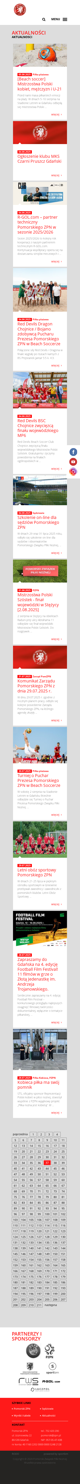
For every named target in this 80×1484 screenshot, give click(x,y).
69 (23, 1191)
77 (31, 1197)
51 (47, 1174)
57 (39, 1180)
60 (63, 1180)
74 (63, 1191)
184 (47, 1282)
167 (23, 1271)
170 (47, 1271)
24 (55, 1151)
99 (39, 1214)
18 (63, 1146)
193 (63, 1288)
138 (15, 1248)
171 (55, 1271)
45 (55, 1168)
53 (63, 1174)
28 (31, 1157)
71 (39, 1191)
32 (63, 1157)
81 (63, 1197)
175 (31, 1277)
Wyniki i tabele (22, 1415)
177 (47, 1277)
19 (15, 1151)
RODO (15, 1454)
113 (39, 1225)
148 (39, 1254)
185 (55, 1282)
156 (47, 1259)
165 (63, 1265)
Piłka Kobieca (40, 1077)
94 (55, 1208)
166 (15, 1271)
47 (15, 1174)
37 (47, 1162)
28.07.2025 (25, 955)
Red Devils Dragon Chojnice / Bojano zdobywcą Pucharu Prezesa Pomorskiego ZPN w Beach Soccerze (38, 333)
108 (55, 1220)
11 (63, 1140)
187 (15, 1288)
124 (15, 1237)
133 (31, 1242)
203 (31, 1299)
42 (31, 1168)
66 (55, 1185)
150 (55, 1254)
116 (63, 1225)
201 (15, 1299)
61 (15, 1185)
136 (55, 1242)
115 (55, 1225)
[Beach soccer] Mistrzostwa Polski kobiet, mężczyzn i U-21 (39, 83)
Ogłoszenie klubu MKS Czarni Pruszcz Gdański (39, 158)
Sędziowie (38, 513)
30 (47, 1157)
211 (39, 1305)
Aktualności (48, 1415)
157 (55, 1259)
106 (39, 1220)
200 (63, 1294)
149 (47, 1254)
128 (47, 1237)
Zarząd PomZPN (42, 676)
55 (23, 1180)
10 (55, 1140)
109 (63, 1220)
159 (15, 1265)
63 (31, 1185)
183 (39, 1282)
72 (47, 1191)
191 (47, 1288)
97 (23, 1214)
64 (39, 1185)
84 (31, 1203)
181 (23, 1282)
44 (47, 1168)
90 (23, 1208)
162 (39, 1265)
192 (55, 1288)
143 (55, 1248)
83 (23, 1203)
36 (39, 1163)
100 (47, 1214)
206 (55, 1299)
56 (31, 1180)
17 (55, 1146)
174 (23, 1277)
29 (39, 1157)
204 (39, 1299)
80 (55, 1197)
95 (63, 1208)
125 (23, 1237)
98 (31, 1214)
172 (63, 1271)
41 (23, 1168)
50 (39, 1174)
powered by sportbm (56, 1454)
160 (23, 1265)
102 (63, 1214)
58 (47, 1180)
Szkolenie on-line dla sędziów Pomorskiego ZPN (38, 522)
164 (55, 1265)
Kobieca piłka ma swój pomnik (38, 1084)
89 (15, 1208)
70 (31, 1191)
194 (15, 1294)
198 (47, 1294)
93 (47, 1208)
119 (31, 1231)
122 (55, 1231)
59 (55, 1180)
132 (23, 1242)
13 (23, 1146)
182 (31, 1282)
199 (55, 1294)
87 (55, 1203)
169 (39, 1271)
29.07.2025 (25, 865)
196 (31, 1294)
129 (55, 1237)
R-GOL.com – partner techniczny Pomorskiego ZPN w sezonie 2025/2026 (37, 224)
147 (31, 1254)
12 (15, 1146)
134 (39, 1242)
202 (23, 1299)
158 (63, 1259)
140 (31, 1248)
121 (47, 1231)
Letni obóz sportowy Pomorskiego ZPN (36, 872)
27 (23, 1157)
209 (23, 1305)
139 (23, 1248)
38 (55, 1163)
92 (39, 1208)
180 (15, 1282)
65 (47, 1185)
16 (47, 1146)
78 (39, 1197)
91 (31, 1208)
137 (63, 1242)
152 (15, 1259)
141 (39, 1248)
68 (15, 1191)
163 (47, 1265)
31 (55, 1157)
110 (15, 1225)
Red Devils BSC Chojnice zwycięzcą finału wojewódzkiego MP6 (37, 428)
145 (15, 1254)
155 (39, 1259)
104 (23, 1220)
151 (63, 1254)
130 (63, 1237)
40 (15, 1168)
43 (39, 1168)
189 (31, 1288)
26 (15, 1157)
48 (23, 1174)
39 (63, 1163)
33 (15, 1163)
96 (15, 1214)
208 (15, 1305)
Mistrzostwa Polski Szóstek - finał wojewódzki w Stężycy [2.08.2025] (38, 602)
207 (63, 1299)
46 (63, 1168)
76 (23, 1197)
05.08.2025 (25, 74)
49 (31, 1174)
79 (47, 1197)
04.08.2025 (25, 151)
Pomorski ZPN (22, 1408)
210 (31, 1305)
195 (23, 1294)
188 (23, 1288)
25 (63, 1151)
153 (23, 1259)
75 (15, 1197)
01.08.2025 (25, 590)
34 (23, 1163)
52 (55, 1174)
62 (23, 1185)
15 (39, 1146)
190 (39, 1288)
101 (55, 1214)
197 (39, 1294)
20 (23, 1151)
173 (15, 1277)
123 (63, 1231)
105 (31, 1220)
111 (23, 1225)
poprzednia (20, 1134)
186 (63, 1282)
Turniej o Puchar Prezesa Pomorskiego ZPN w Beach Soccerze (38, 780)
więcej (55, 114)
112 (31, 1225)
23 (47, 1151)
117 (15, 1231)
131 (15, 1242)
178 (55, 1277)
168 (31, 1271)
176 (39, 1277)
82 (15, 1203)
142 (47, 1248)
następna (51, 1305)
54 (15, 1180)
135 (47, 1242)
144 (63, 1248)
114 (47, 1225)
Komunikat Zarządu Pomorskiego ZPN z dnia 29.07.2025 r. (36, 685)
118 (23, 1231)
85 (39, 1203)
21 (31, 1151)
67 (63, 1185)
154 (31, 1259)
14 (31, 1146)
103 (15, 1220)
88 (63, 1203)
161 (31, 1265)
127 (39, 1237)
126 (31, 1237)
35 (31, 1163)
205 (47, 1299)
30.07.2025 (25, 771)
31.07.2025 (25, 676)
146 (23, 1254)
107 (47, 1220)
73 (55, 1191)
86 (47, 1203)
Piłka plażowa (41, 74)
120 (39, 1231)
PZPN (36, 590)
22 (39, 1151)
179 (63, 1277)
